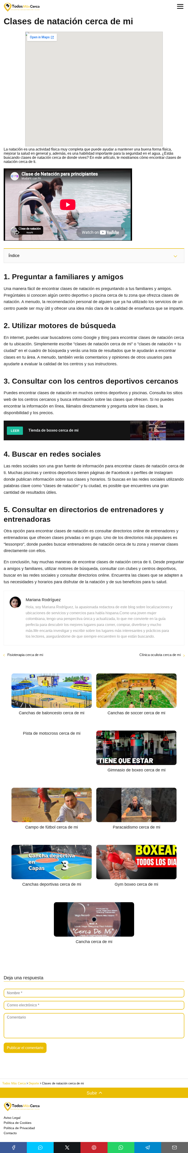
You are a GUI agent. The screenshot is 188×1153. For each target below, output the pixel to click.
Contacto (10, 1133)
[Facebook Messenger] (40, 1147)
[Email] (174, 1147)
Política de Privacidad (19, 1128)
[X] (67, 1147)
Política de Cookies (17, 1123)
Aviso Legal (12, 1117)
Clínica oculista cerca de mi (160, 655)
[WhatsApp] (121, 1147)
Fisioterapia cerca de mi (25, 655)
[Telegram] (147, 1147)
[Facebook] (13, 1147)
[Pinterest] (93, 1147)
